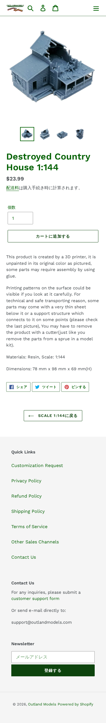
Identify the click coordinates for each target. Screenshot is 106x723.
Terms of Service (29, 526)
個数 (12, 207)
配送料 (12, 187)
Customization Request (37, 465)
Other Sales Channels (35, 542)
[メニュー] (96, 8)
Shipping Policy (28, 511)
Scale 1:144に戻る (57, 415)
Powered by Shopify (75, 704)
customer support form (35, 598)
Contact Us (23, 557)
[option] (27, 134)
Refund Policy (26, 496)
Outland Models (42, 704)
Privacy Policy (26, 480)
